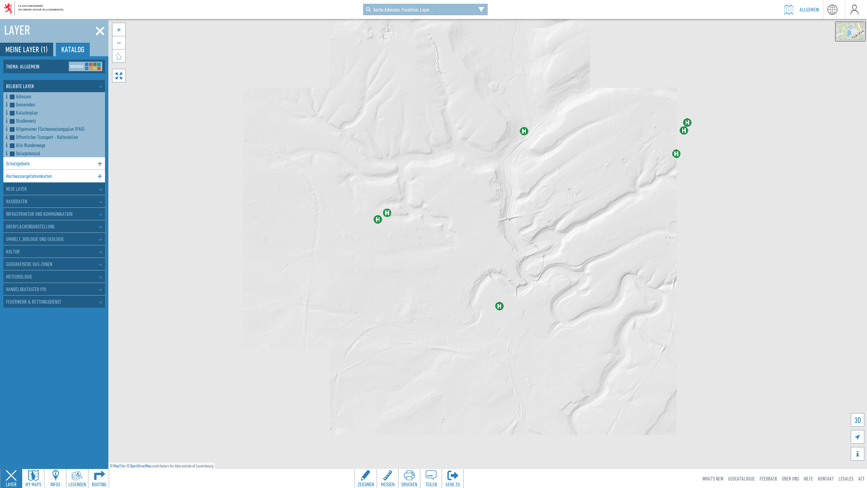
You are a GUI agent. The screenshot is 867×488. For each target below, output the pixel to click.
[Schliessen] (100, 31)
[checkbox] (56, 96)
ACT (861, 478)
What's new (712, 478)
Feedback (768, 478)
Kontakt (826, 478)
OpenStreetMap (140, 465)
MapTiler (119, 465)
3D (857, 420)
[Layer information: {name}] (6, 95)
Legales (846, 478)
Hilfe (808, 478)
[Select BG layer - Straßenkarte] (850, 31)
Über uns (790, 478)
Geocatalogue (741, 478)
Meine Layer (26, 49)
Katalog (72, 49)
